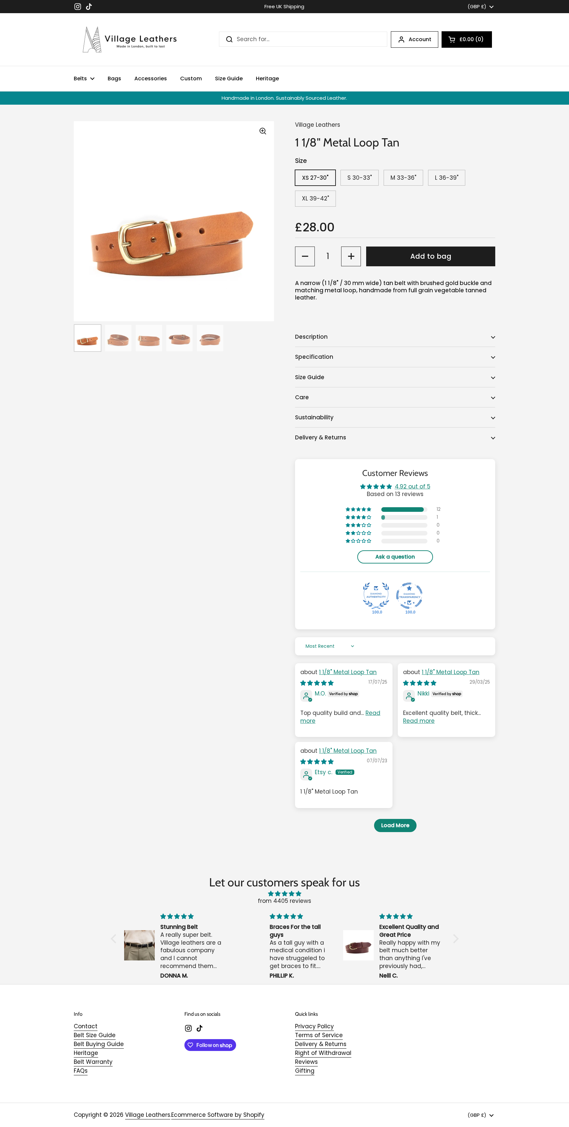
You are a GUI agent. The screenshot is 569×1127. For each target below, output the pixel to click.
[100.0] (376, 596)
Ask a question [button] (395, 557)
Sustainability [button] (314, 417)
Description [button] (311, 337)
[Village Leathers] (126, 39)
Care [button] (302, 397)
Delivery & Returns (320, 1044)
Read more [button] (419, 721)
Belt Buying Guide (99, 1044)
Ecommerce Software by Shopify (217, 1115)
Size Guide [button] (309, 377)
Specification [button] (314, 357)
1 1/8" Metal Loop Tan (348, 672)
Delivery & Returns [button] (320, 437)
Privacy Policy (314, 1026)
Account (420, 39)
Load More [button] (395, 825)
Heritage (86, 1053)
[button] (467, 39)
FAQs (81, 1071)
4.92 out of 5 (412, 486)
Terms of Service (319, 1035)
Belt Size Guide (95, 1035)
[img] (317, 683)
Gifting (304, 1071)
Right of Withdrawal (323, 1053)
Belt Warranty (93, 1062)
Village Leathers (147, 1115)
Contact (85, 1026)
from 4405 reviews (284, 901)
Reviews (306, 1062)
